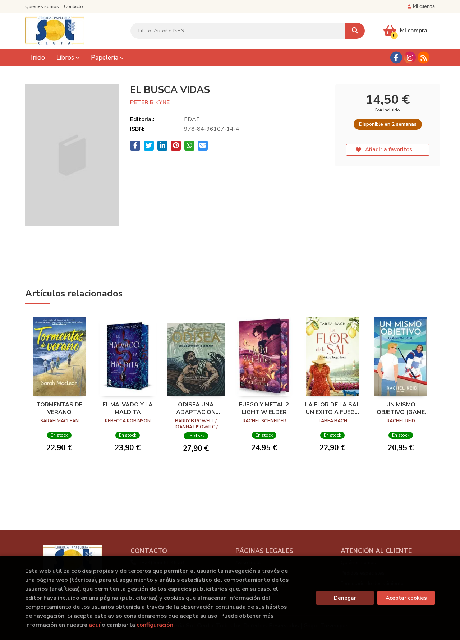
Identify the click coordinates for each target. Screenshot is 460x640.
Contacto (73, 6)
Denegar (345, 598)
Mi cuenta (424, 6)
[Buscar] (355, 31)
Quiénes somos (42, 6)
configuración (155, 625)
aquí (94, 625)
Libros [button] (66, 57)
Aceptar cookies (406, 598)
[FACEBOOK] (396, 58)
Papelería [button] (105, 57)
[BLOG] (423, 58)
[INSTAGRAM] (410, 58)
